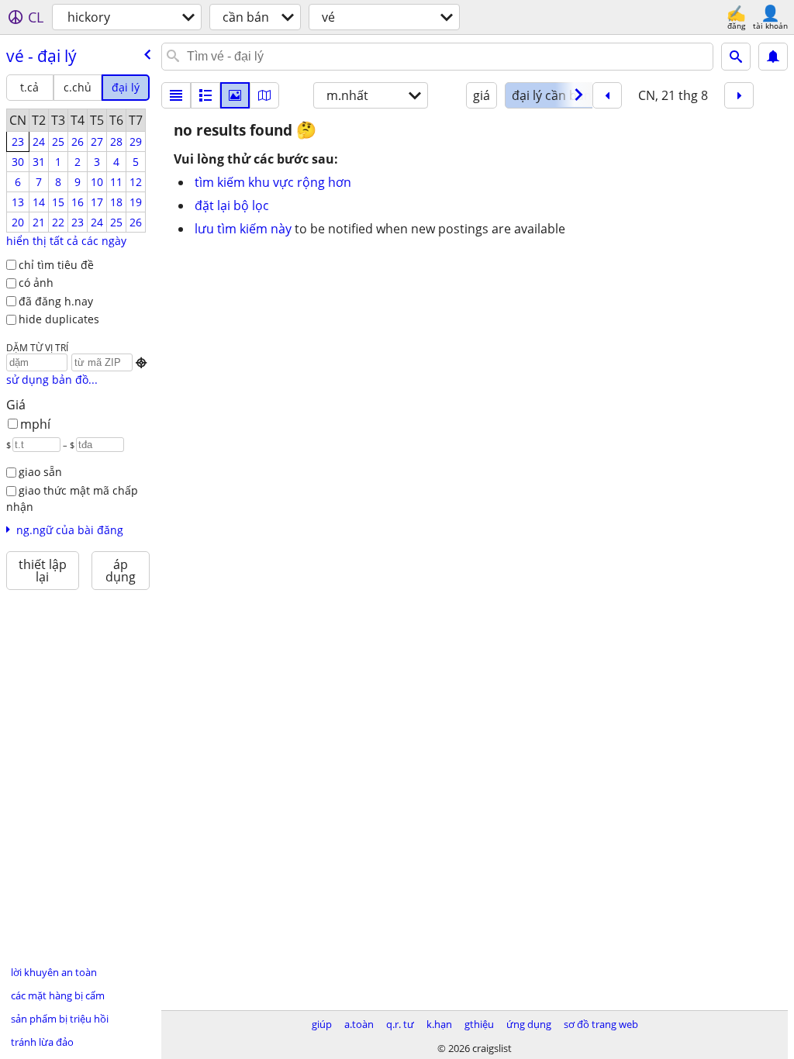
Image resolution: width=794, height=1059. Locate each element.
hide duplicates (59, 319)
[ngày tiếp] (739, 95)
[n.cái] (205, 95)
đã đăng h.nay (56, 301)
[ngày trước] (607, 95)
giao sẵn (40, 471)
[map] (264, 95)
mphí (35, 424)
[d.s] (176, 95)
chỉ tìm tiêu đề (56, 264)
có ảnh (36, 282)
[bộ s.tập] (235, 95)
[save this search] (773, 57)
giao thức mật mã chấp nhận (72, 498)
